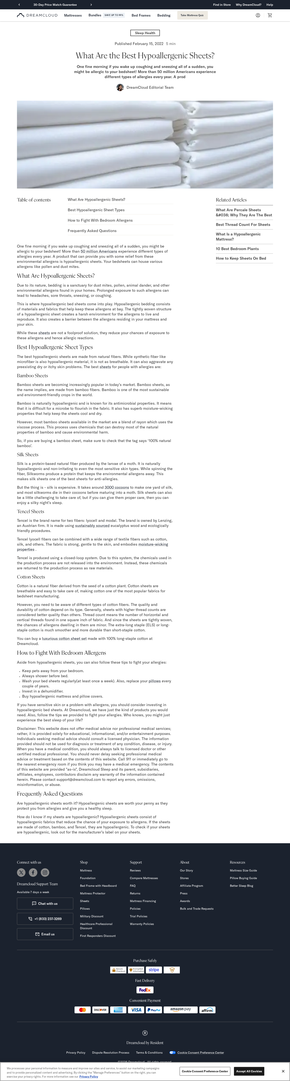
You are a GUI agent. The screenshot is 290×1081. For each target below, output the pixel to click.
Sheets (84, 901)
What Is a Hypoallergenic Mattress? (238, 237)
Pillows (85, 909)
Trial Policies (138, 916)
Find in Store (222, 5)
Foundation (88, 878)
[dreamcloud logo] (37, 15)
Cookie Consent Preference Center (200, 1052)
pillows (155, 680)
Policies (135, 909)
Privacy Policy (75, 1052)
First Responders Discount (98, 936)
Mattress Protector (92, 893)
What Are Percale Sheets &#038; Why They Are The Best (244, 212)
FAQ (132, 886)
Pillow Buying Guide (243, 878)
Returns (135, 893)
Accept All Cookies (249, 1071)
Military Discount (91, 916)
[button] (248, 5)
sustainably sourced (92, 525)
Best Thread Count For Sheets (243, 224)
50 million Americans (99, 251)
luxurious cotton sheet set (64, 638)
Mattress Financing (143, 901)
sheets (44, 332)
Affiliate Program (191, 886)
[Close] (283, 1071)
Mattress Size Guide (243, 870)
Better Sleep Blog (241, 886)
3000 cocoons (117, 487)
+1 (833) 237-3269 (48, 919)
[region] (145, 1071)
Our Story (186, 870)
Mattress (86, 870)
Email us (48, 934)
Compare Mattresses (144, 878)
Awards (185, 901)
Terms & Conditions (149, 1052)
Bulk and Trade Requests (197, 909)
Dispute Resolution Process (110, 1052)
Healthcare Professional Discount (96, 926)
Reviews (135, 870)
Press (183, 893)
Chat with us (48, 903)
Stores (184, 878)
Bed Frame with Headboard (98, 886)
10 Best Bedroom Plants (237, 248)
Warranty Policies (142, 924)
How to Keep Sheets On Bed (241, 258)
